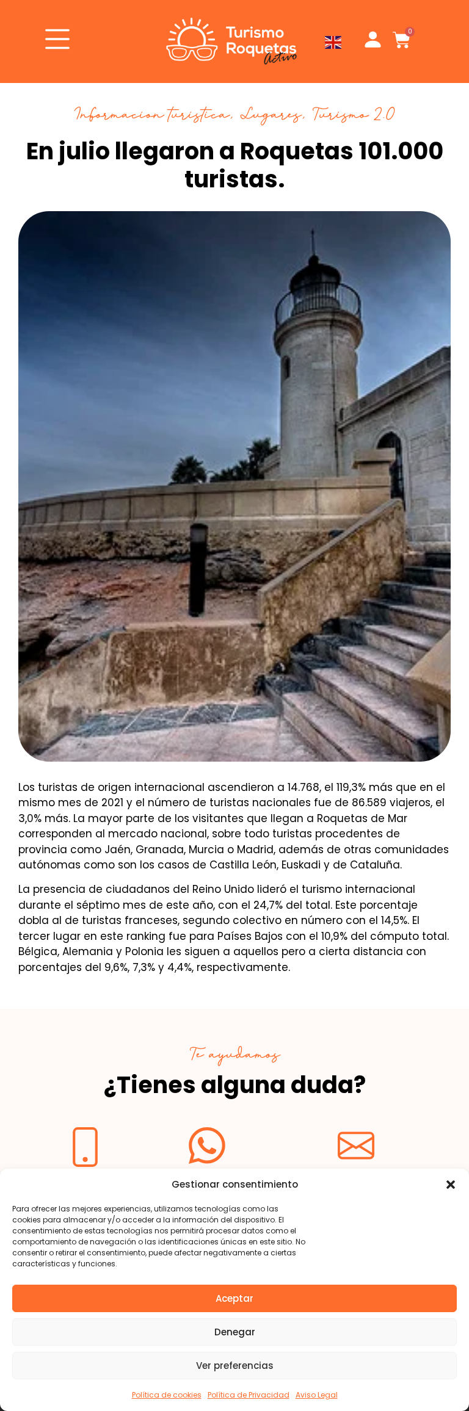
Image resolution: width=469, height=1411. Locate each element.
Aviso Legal (317, 1395)
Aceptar (234, 1298)
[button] (451, 1184)
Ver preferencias (235, 1365)
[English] (334, 41)
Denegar (234, 1332)
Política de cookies (167, 1395)
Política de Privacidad (248, 1395)
